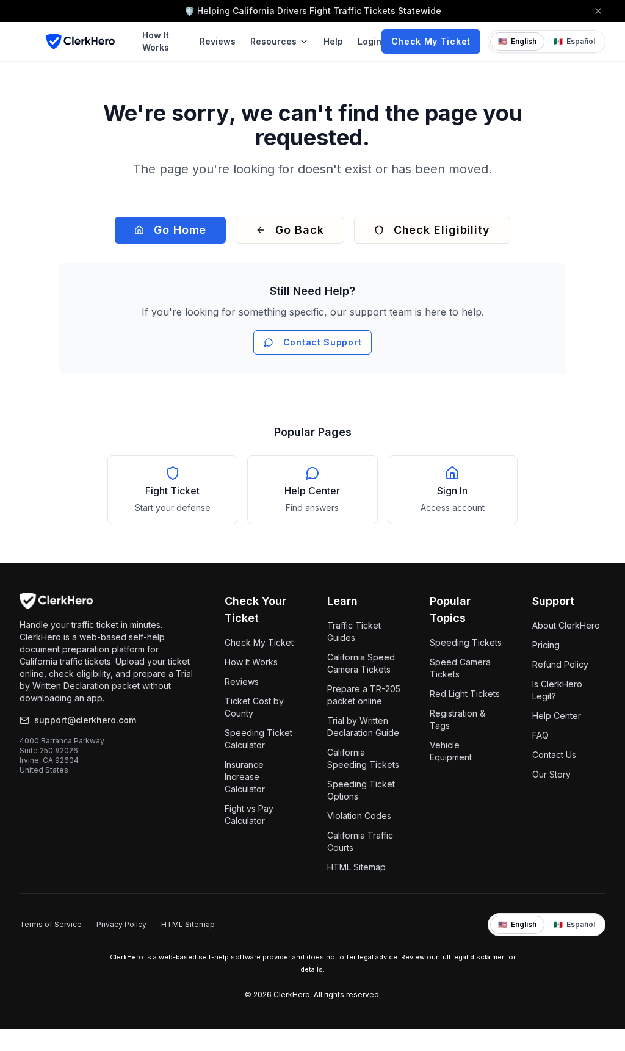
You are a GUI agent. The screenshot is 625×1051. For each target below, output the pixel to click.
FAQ (540, 735)
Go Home (180, 229)
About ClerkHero (566, 625)
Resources (273, 41)
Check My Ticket (431, 41)
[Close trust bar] (598, 11)
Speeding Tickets (466, 642)
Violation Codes (359, 816)
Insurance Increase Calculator (245, 776)
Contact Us (554, 754)
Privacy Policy (121, 924)
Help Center (556, 715)
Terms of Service (51, 924)
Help (333, 41)
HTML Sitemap (356, 867)
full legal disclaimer (472, 957)
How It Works (155, 41)
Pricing (546, 645)
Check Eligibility (442, 229)
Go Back (299, 229)
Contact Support (322, 342)
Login (369, 41)
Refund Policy (560, 664)
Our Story (551, 774)
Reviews (218, 41)
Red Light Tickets (465, 693)
